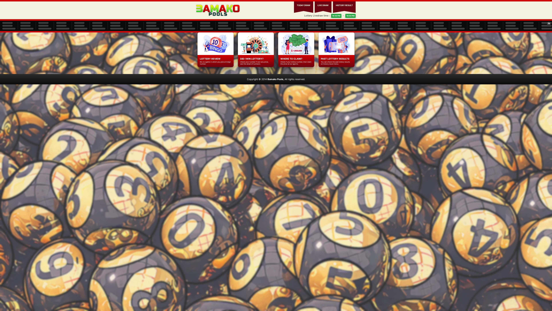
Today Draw (303, 5)
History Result (344, 5)
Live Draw (323, 5)
